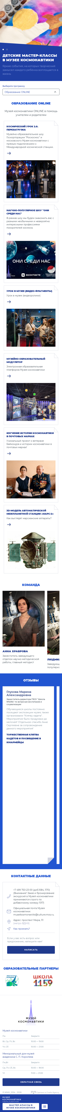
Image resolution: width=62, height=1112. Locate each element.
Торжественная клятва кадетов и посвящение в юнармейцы (24, 738)
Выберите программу (14, 86)
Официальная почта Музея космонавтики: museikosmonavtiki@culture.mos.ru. (33, 911)
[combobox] (31, 92)
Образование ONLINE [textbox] (17, 92)
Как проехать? (21, 928)
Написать (31, 950)
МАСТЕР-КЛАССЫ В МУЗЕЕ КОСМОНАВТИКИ (20, 1106)
